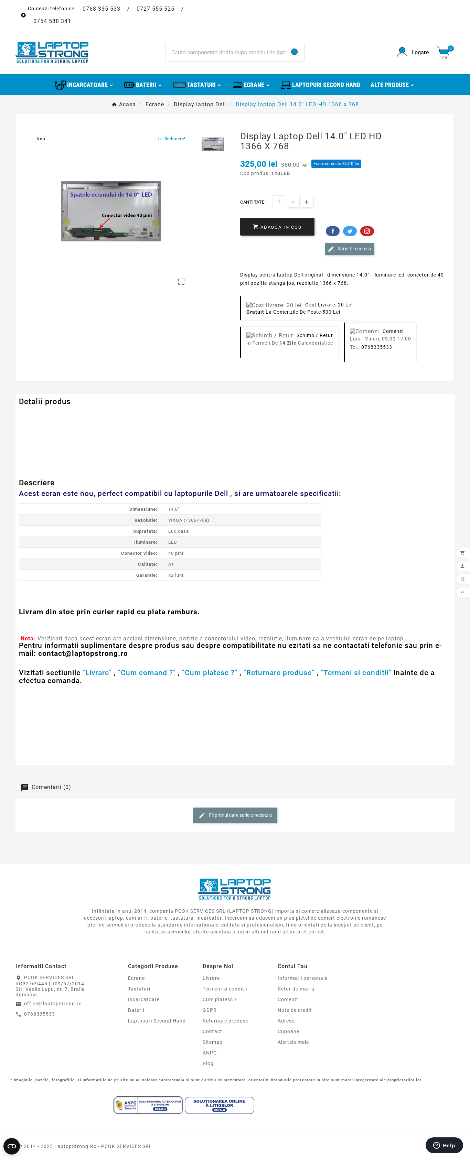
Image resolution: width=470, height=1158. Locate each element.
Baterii (136, 1010)
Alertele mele (293, 1042)
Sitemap (213, 1042)
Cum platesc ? (220, 999)
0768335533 (376, 347)
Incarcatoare (144, 999)
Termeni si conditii (225, 989)
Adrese (286, 1021)
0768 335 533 (101, 9)
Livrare (211, 978)
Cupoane (288, 1031)
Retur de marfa (296, 989)
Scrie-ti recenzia (354, 248)
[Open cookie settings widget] (11, 1146)
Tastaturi (139, 989)
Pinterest (367, 231)
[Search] (295, 52)
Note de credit (295, 1010)
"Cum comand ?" (147, 673)
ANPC (210, 1053)
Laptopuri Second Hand (157, 1021)
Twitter (350, 231)
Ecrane (136, 978)
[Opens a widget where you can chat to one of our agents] (444, 1146)
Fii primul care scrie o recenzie (240, 815)
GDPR (210, 1010)
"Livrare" (97, 673)
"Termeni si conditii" (356, 673)
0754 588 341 (52, 21)
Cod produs (34, 415)
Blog (208, 1063)
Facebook (333, 231)
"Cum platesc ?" (209, 673)
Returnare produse (225, 1021)
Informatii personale (303, 978)
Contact (212, 1031)
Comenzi (288, 999)
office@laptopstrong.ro (53, 1003)
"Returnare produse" (279, 673)
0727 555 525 (155, 9)
